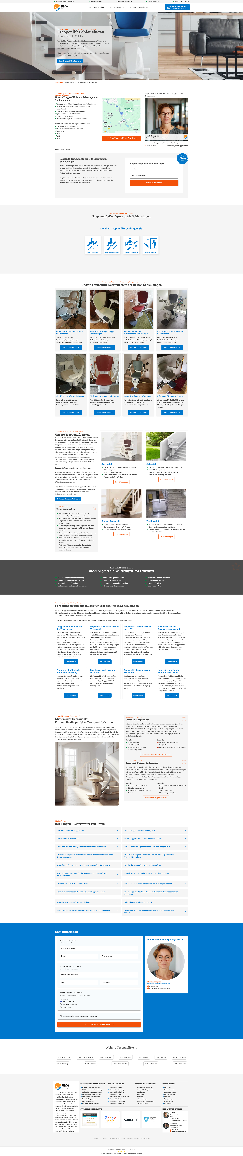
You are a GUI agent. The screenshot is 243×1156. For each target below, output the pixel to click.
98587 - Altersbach (151, 1064)
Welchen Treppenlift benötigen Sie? (122, 228)
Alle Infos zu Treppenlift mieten (156, 798)
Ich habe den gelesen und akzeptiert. (80, 1016)
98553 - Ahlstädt (143, 1057)
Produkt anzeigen (121, 482)
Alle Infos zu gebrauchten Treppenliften (156, 754)
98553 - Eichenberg (106, 1057)
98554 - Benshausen (179, 1057)
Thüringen (83, 82)
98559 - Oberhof (90, 1064)
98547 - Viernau (161, 1057)
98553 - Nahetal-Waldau (85, 1057)
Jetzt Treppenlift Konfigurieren (70, 61)
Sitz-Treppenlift (68, 1001)
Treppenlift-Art (64, 999)
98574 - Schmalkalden (120, 1064)
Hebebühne (67, 1007)
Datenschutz (76, 1016)
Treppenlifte (73, 82)
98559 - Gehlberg (62, 1064)
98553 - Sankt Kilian (64, 1057)
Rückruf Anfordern (154, 183)
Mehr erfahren (71, 662)
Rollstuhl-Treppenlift (70, 1004)
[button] (97, 7)
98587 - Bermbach (180, 1064)
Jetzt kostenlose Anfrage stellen (99, 1024)
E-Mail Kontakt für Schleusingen (159, 988)
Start (66, 82)
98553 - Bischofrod (125, 1057)
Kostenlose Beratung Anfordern (68, 499)
